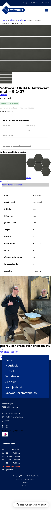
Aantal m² (6, 126)
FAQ (25, 3)
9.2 (34, 229)
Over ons (35, 3)
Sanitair (10, 382)
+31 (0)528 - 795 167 (9, 352)
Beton (9, 360)
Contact (45, 3)
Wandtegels (13, 376)
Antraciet (37, 195)
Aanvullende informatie (12, 185)
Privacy (25, 482)
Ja (34, 257)
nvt (34, 209)
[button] (31, 504)
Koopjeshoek (14, 387)
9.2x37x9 (37, 243)
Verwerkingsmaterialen (21, 393)
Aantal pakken (8, 135)
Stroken (21, 20)
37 (34, 236)
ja (33, 264)
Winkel (12, 20)
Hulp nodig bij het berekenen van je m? (17, 146)
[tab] (25, 185)
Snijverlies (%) (31, 126)
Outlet (9, 371)
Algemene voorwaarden (25, 479)
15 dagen (37, 271)
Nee (34, 216)
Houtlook (11, 365)
